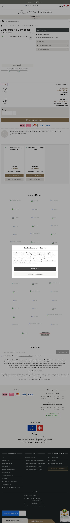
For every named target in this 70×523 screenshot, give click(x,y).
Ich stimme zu (35, 268)
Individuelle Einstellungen (35, 274)
